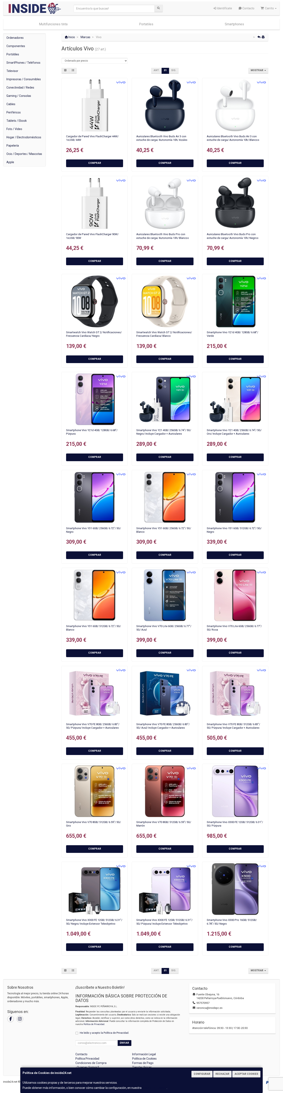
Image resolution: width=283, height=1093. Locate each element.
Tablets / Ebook (16, 120)
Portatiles (146, 24)
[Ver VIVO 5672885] (235, 497)
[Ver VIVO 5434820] (95, 105)
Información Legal (144, 1054)
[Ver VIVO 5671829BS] (95, 889)
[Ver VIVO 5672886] (95, 595)
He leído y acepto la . (104, 1032)
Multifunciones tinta (53, 24)
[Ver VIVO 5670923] (235, 889)
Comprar (94, 163)
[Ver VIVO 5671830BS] (165, 889)
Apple (10, 162)
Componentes (15, 46)
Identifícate (224, 8)
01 (165, 70)
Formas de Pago (143, 1063)
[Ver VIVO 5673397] (95, 791)
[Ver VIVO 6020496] (235, 105)
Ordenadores (15, 37)
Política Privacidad (87, 1058)
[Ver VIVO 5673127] (95, 693)
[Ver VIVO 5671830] (235, 791)
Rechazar (222, 1073)
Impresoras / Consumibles (23, 79)
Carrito (269, 8)
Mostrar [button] (257, 70)
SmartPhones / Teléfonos (23, 62)
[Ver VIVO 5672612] (95, 399)
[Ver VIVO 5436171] (95, 203)
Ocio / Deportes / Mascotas (24, 154)
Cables (10, 104)
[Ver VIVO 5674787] (165, 595)
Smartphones (234, 24)
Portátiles (12, 54)
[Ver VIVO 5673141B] (165, 399)
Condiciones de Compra (90, 1063)
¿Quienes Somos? (87, 1067)
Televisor (12, 71)
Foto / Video (14, 129)
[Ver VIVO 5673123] (165, 693)
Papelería (12, 145)
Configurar (202, 1073)
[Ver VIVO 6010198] (165, 301)
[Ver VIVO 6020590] (165, 203)
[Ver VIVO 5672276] (95, 497)
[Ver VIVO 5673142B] (235, 399)
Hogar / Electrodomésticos (23, 137)
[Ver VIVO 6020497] (165, 105)
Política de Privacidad (93, 1024)
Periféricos (13, 112)
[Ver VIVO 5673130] (235, 693)
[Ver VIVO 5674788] (235, 595)
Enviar (124, 1042)
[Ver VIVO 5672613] (235, 301)
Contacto (248, 8)
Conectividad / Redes (20, 87)
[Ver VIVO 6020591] (235, 203)
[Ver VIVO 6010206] (95, 301)
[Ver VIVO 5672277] (165, 497)
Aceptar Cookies (246, 1073)
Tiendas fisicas (142, 1067)
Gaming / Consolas (18, 95)
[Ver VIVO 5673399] (165, 791)
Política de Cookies (154, 1087)
